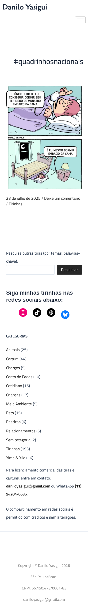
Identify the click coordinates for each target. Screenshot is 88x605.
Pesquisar (69, 269)
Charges (13, 368)
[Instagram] (23, 312)
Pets (10, 413)
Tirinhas (15, 204)
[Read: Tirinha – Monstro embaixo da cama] (44, 137)
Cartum (12, 359)
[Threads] (51, 312)
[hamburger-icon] (80, 19)
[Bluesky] (65, 314)
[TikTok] (37, 312)
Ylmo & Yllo (15, 458)
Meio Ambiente (19, 404)
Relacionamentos (20, 431)
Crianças (13, 395)
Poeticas (13, 422)
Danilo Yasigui (24, 7)
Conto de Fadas (19, 377)
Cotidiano (14, 386)
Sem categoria (18, 440)
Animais (13, 349)
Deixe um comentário (62, 198)
